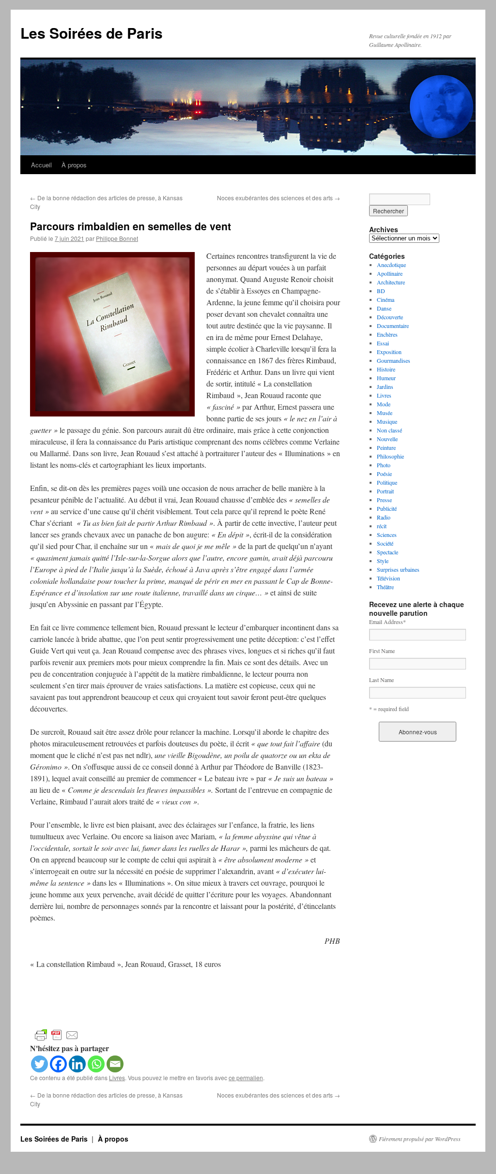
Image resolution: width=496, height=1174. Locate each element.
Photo (383, 465)
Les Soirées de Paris (91, 32)
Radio (383, 517)
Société (385, 543)
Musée (384, 412)
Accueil (41, 164)
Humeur (386, 378)
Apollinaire (390, 273)
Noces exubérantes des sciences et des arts (278, 197)
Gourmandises (393, 360)
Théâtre (385, 587)
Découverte (390, 317)
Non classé (389, 430)
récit (382, 526)
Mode (383, 404)
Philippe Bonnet (117, 238)
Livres (117, 1077)
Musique (387, 421)
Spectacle (387, 552)
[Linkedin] (77, 1063)
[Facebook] (58, 1063)
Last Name (381, 680)
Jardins (385, 386)
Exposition (389, 352)
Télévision (388, 578)
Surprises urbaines (398, 569)
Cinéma (385, 299)
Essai (383, 343)
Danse (384, 308)
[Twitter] (39, 1063)
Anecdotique (391, 264)
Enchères (387, 334)
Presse (384, 500)
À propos (74, 164)
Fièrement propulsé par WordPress (420, 1139)
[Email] (115, 1063)
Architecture (391, 282)
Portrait (385, 491)
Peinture (386, 447)
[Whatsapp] (96, 1063)
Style (382, 561)
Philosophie (390, 456)
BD (381, 291)
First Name (382, 650)
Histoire (386, 369)
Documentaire (393, 325)
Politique (387, 482)
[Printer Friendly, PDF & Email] (56, 1034)
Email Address (387, 621)
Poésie (384, 473)
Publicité (387, 508)
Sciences (387, 534)
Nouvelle (387, 439)
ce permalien (246, 1077)
